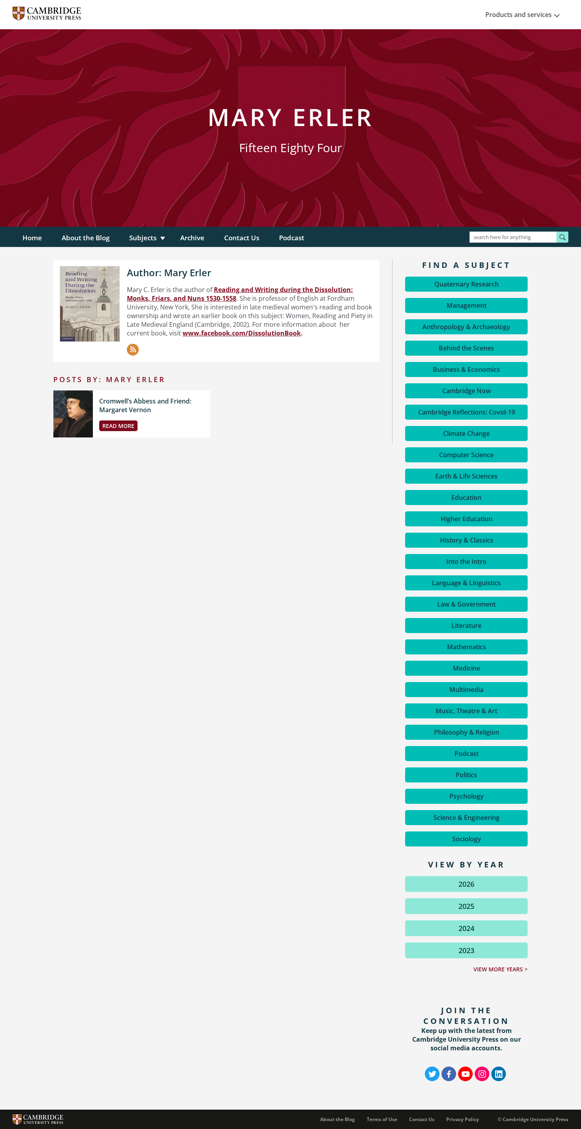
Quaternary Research (466, 284)
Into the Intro (466, 561)
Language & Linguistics (466, 583)
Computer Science (466, 454)
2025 (466, 906)
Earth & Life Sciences (466, 476)
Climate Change (466, 433)
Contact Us (241, 237)
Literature (466, 625)
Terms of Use (382, 1119)
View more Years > (500, 969)
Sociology (466, 839)
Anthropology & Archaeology (466, 326)
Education (466, 497)
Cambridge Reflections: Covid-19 (466, 412)
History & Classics (466, 540)
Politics (466, 775)
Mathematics (466, 647)
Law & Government (466, 604)
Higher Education (466, 519)
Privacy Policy (462, 1119)
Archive (192, 237)
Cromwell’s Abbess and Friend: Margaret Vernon (145, 405)
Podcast (291, 237)
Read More (118, 426)
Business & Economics (466, 369)
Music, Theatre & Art (466, 711)
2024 (466, 928)
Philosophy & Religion (466, 732)
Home (32, 237)
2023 (466, 950)
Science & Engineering (467, 817)
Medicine (466, 668)
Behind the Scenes (466, 348)
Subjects (143, 237)
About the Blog (85, 237)
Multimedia (466, 689)
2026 (466, 884)
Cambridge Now (466, 390)
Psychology (466, 796)
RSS (133, 350)
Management (467, 305)
